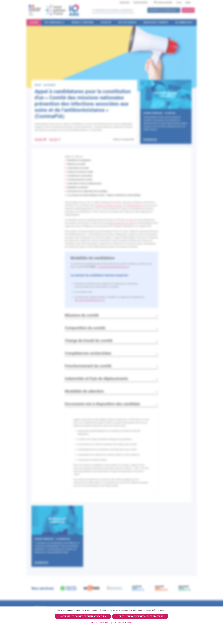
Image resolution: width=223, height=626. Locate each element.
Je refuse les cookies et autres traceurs (140, 616)
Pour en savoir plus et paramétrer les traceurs (111, 622)
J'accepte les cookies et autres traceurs (83, 616)
